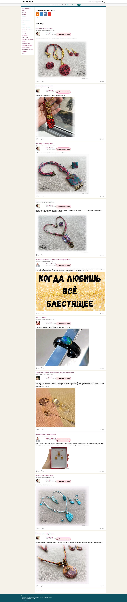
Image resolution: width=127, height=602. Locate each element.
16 (38, 81)
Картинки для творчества (27, 29)
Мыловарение (25, 35)
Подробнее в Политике (71, 4)
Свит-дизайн (24, 51)
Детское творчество (26, 26)
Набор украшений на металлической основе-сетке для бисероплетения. (55, 372)
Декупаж (23, 24)
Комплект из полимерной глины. (44, 485)
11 (38, 139)
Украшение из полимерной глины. (45, 475)
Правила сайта (24, 597)
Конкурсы (24, 31)
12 (38, 255)
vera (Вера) (49, 377)
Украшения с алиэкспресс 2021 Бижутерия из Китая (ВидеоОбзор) (53, 259)
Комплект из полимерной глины (44, 86)
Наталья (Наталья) (51, 263)
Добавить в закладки (63, 34)
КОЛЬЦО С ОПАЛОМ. (41, 317)
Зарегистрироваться (96, 1)
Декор (23, 22)
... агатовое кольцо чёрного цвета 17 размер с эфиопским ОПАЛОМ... (53, 327)
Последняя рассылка (47, 597)
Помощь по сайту (38, 597)
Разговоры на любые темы (47, 261)
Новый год (24, 41)
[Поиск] (103, 1)
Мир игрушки (24, 33)
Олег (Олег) (49, 322)
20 (38, 368)
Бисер (23, 10)
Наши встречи (25, 37)
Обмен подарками (26, 43)
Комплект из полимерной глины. (44, 28)
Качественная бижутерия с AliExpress (46, 434)
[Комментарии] (42, 255)
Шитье (23, 53)
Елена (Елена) (49, 33)
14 (38, 471)
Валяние (24, 16)
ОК (79, 4)
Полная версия (24, 595)
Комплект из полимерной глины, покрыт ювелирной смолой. (50, 95)
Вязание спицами (26, 18)
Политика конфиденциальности (28, 598)
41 (38, 429)
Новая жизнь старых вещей (28, 39)
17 (38, 528)
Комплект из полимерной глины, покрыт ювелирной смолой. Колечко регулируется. (56, 38)
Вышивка (24, 14)
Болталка (24, 12)
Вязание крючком (25, 20)
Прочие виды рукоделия (27, 45)
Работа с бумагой (26, 47)
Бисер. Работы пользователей (46, 374)
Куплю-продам (51, 30)
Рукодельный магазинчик (27, 49)
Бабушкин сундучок (26, 8)
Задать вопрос (31, 597)
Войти (90, 1)
